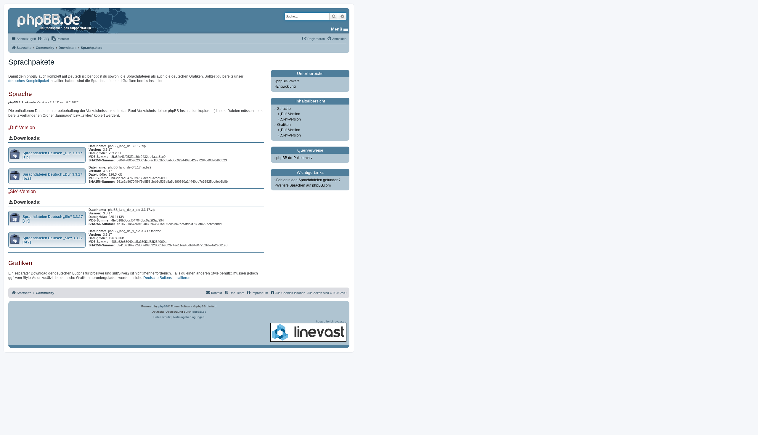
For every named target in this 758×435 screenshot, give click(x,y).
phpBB (163, 306)
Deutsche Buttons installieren (166, 278)
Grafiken (284, 125)
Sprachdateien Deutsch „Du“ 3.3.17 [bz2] (52, 176)
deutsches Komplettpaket (28, 81)
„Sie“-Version (290, 119)
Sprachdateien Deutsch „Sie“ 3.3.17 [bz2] (53, 240)
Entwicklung (286, 86)
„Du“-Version (290, 114)
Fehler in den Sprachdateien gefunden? (308, 180)
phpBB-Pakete (288, 81)
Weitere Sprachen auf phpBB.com (303, 185)
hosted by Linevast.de (331, 321)
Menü (336, 29)
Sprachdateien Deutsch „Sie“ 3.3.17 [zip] (53, 219)
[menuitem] (43, 38)
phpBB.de (199, 311)
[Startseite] (54, 21)
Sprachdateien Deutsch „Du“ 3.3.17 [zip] (52, 155)
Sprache (284, 109)
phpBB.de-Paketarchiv (294, 158)
